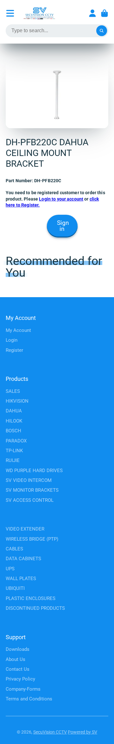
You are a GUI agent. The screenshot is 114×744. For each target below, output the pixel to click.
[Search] (101, 31)
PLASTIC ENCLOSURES (30, 598)
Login (11, 340)
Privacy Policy (20, 679)
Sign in (63, 225)
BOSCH (13, 431)
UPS (10, 569)
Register (14, 350)
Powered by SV (82, 732)
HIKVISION (17, 401)
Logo (39, 13)
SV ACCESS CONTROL (30, 500)
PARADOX (16, 441)
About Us (15, 659)
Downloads (17, 649)
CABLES (14, 549)
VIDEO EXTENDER (25, 529)
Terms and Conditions (29, 699)
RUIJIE (13, 460)
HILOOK (14, 421)
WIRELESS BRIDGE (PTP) (32, 539)
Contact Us (17, 669)
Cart (104, 13)
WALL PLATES (21, 578)
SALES (13, 391)
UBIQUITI (15, 588)
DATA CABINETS (23, 558)
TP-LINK (14, 450)
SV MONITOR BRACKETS (32, 490)
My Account (18, 330)
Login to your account (61, 198)
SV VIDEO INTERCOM (29, 480)
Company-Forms (23, 689)
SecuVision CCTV (50, 732)
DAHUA (14, 411)
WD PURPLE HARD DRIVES (34, 470)
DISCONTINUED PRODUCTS (35, 608)
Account (92, 13)
